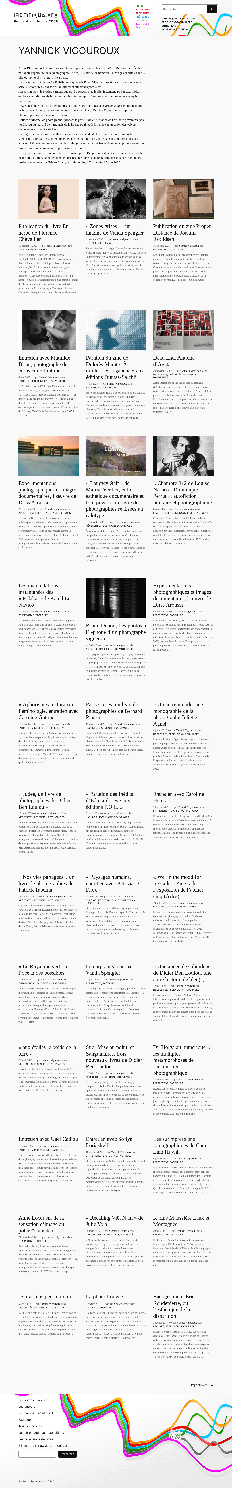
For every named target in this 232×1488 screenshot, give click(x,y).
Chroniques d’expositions (102, 900)
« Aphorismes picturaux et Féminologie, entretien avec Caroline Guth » (48, 711)
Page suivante (202, 1385)
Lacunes (91, 728)
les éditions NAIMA (42, 1481)
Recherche (67, 1453)
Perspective (26, 615)
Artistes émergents (31, 513)
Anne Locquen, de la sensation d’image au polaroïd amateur (41, 1224)
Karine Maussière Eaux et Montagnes (181, 1221)
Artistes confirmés (98, 649)
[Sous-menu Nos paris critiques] (188, 29)
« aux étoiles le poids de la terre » (47, 1050)
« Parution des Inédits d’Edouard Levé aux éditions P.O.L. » (109, 800)
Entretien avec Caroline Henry (178, 797)
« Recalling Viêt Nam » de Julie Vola (114, 1221)
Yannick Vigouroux (56, 245)
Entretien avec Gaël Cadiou (48, 1139)
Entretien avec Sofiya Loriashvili (109, 1142)
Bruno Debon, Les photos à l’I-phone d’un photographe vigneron (116, 632)
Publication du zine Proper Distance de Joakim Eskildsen (182, 232)
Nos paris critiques (58, 513)
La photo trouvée (104, 1296)
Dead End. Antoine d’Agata (174, 361)
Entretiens (25, 381)
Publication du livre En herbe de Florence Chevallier (43, 232)
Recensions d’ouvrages (33, 249)
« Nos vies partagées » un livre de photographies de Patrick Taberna (46, 883)
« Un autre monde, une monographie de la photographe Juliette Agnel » (178, 714)
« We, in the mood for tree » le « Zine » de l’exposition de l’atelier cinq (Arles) (178, 886)
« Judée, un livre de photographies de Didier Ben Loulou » (44, 800)
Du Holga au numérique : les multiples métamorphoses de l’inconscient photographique (181, 1060)
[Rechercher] (212, 9)
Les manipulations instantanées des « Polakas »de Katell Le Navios (44, 595)
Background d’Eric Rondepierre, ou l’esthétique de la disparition (173, 1306)
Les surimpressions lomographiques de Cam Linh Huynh (179, 1145)
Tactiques (202, 513)
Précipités (175, 374)
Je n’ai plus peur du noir (44, 1296)
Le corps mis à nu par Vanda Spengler (109, 970)
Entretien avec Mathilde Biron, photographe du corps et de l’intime (44, 364)
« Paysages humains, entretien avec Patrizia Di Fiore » (113, 883)
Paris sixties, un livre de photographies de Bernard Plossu (114, 711)
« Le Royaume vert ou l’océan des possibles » (44, 970)
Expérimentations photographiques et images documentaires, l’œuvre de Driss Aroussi (47, 492)
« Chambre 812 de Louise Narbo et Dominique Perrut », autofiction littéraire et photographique (182, 492)
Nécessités (160, 374)
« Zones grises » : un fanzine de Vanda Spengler (115, 229)
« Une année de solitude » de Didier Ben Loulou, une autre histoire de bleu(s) (182, 973)
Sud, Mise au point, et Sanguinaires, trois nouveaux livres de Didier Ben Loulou (114, 1056)
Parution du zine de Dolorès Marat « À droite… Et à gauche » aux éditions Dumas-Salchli (115, 367)
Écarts (157, 513)
